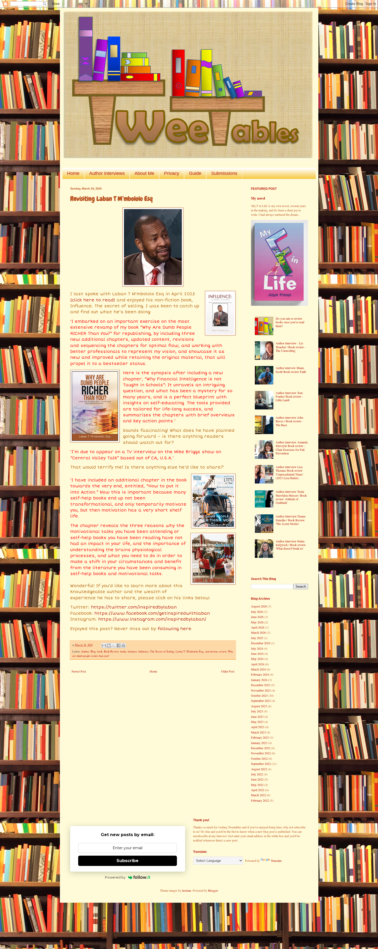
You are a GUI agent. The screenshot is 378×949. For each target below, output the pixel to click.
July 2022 (257, 774)
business (132, 651)
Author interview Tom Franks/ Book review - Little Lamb (289, 396)
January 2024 (259, 680)
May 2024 (257, 659)
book (99, 651)
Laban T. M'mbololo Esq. (190, 651)
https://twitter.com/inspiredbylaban (134, 607)
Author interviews (107, 173)
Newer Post (78, 671)
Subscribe (127, 860)
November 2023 (261, 690)
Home (73, 173)
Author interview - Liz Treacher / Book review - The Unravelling (291, 347)
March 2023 (258, 732)
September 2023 (261, 701)
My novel (258, 198)
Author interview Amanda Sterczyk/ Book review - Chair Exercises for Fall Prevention (292, 447)
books (123, 651)
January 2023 (259, 743)
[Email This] (103, 645)
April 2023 (257, 727)
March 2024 (258, 669)
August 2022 (259, 769)
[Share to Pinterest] (123, 645)
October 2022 (259, 758)
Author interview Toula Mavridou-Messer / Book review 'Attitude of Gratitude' (291, 497)
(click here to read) (92, 300)
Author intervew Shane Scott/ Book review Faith (291, 369)
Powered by (115, 877)
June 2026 (257, 617)
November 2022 (261, 753)
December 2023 (260, 685)
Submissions (224, 173)
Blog (93, 651)
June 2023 (257, 716)
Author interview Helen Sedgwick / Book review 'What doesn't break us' (291, 545)
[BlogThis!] (108, 645)
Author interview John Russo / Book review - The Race (289, 421)
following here (174, 628)
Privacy (171, 173)
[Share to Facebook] (118, 645)
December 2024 (260, 643)
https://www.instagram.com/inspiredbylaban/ (152, 619)
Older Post (227, 671)
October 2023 (259, 695)
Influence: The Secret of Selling (156, 651)
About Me (144, 173)
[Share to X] (113, 645)
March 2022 (258, 795)
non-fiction (211, 651)
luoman (186, 890)
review (222, 651)
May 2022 (257, 785)
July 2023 (257, 711)
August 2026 (259, 606)
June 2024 (257, 653)
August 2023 (259, 706)
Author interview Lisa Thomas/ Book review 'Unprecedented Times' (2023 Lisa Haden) (289, 472)
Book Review (111, 651)
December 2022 (260, 748)
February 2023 (260, 737)
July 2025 (257, 638)
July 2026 (257, 612)
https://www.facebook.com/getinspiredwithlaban (152, 613)
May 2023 (257, 722)
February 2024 (260, 674)
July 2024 (257, 648)
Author (85, 651)
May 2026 (257, 622)
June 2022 (257, 779)
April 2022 (257, 790)
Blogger (213, 890)
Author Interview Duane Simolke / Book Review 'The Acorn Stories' (290, 520)
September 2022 (261, 764)
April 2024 (257, 664)
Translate (276, 860)
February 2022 (260, 800)
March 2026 (258, 632)
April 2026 (257, 627)
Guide (195, 173)
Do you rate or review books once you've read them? (290, 322)
